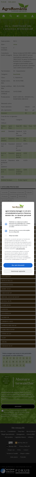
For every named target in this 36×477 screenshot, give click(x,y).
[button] (18, 235)
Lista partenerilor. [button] (20, 248)
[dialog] (18, 238)
